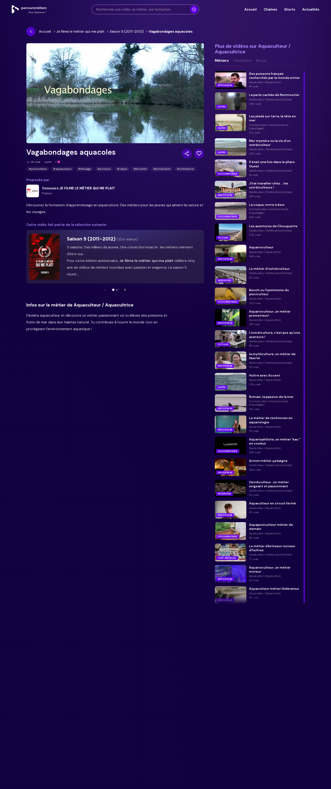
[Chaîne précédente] (105, 289)
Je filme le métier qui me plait (80, 31)
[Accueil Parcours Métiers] (29, 9)
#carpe (122, 169)
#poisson (104, 169)
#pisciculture (38, 169)
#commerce (185, 169)
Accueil (250, 9)
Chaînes (270, 9)
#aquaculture (62, 169)
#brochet (140, 169)
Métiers (222, 60)
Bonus (261, 60)
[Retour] (30, 31)
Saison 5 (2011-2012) (127, 31)
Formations (242, 60)
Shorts (289, 9)
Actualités (310, 9)
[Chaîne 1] (113, 290)
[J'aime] (199, 154)
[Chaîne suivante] (125, 289)
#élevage (84, 169)
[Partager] (187, 154)
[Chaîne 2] (117, 290)
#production (161, 169)
